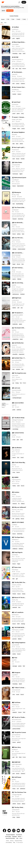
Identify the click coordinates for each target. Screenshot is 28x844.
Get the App (8, 836)
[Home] (9, 2)
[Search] (19, 2)
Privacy (12, 840)
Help (14, 842)
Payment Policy (18, 840)
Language (14, 836)
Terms (7, 840)
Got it (3, 10)
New (5, 22)
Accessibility (9, 842)
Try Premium (19, 834)
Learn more (10, 10)
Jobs (17, 838)
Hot (2, 22)
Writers (19, 836)
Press (21, 838)
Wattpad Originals (10, 834)
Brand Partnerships (10, 838)
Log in (23, 2)
